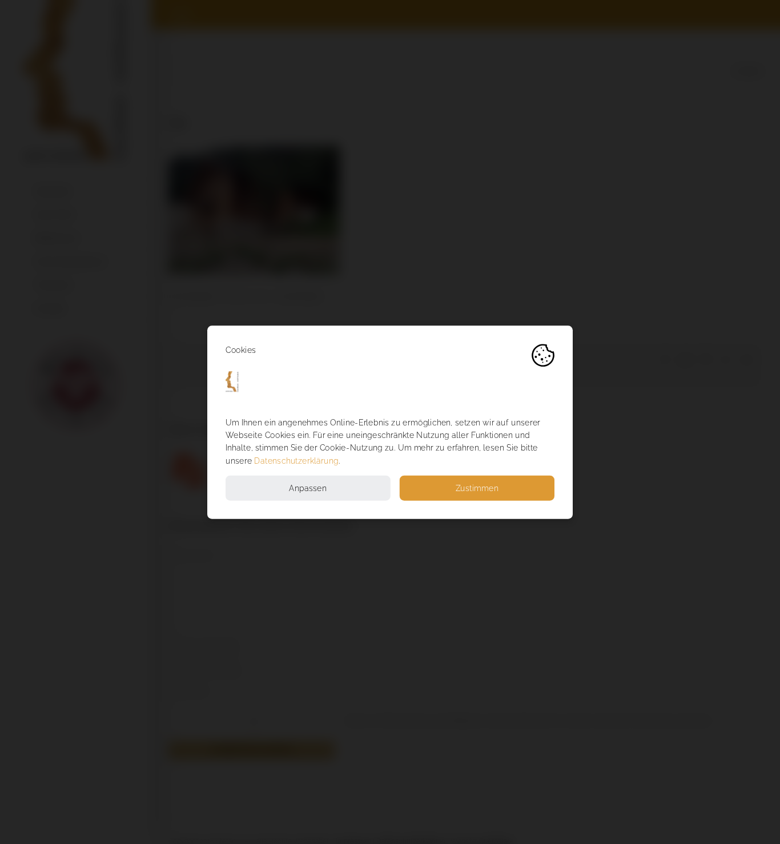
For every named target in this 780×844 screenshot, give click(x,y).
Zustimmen (477, 488)
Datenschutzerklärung (296, 460)
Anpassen (308, 488)
